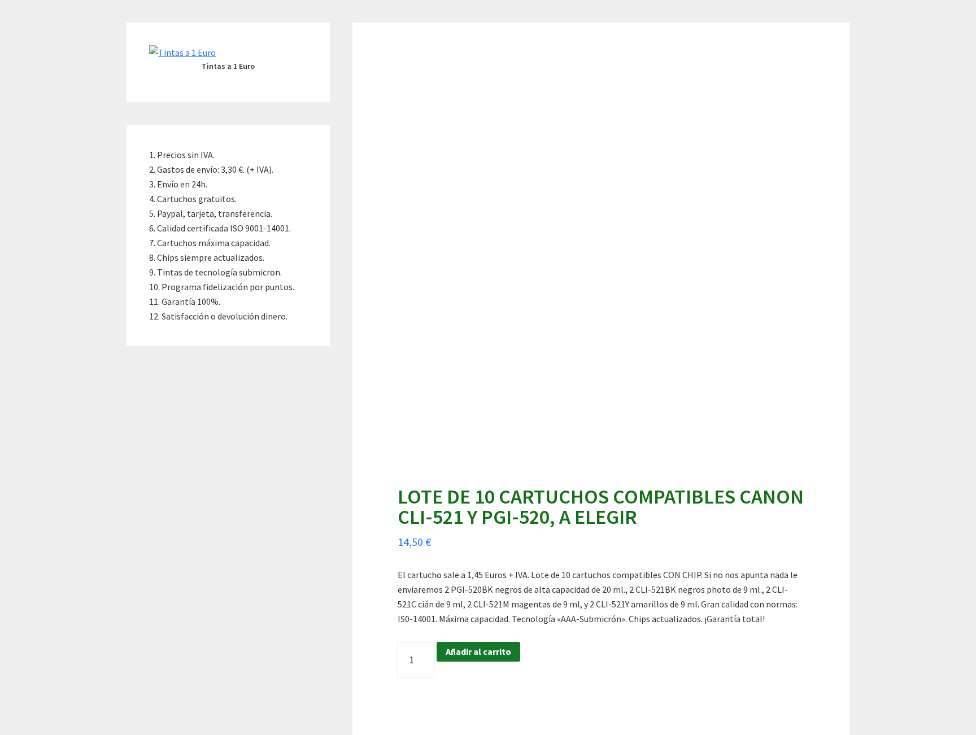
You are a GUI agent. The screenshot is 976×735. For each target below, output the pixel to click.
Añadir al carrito (478, 651)
